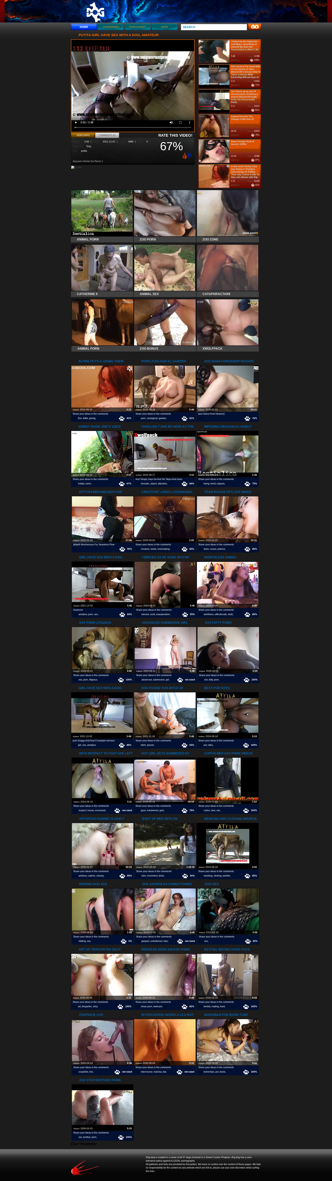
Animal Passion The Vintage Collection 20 (242, 118)
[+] (184, 155)
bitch (143, 745)
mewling (208, 875)
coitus (207, 810)
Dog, (88, 146)
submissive (159, 679)
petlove (221, 549)
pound (150, 745)
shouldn (145, 483)
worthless (209, 614)
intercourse (147, 1071)
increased (100, 810)
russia (213, 549)
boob (222, 1071)
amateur (83, 614)
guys (143, 810)
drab (230, 614)
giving (92, 418)
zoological (152, 418)
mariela (158, 1071)
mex (213, 810)
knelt (213, 483)
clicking (218, 875)
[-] (190, 155)
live (91, 1071)
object (153, 483)
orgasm (221, 483)
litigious (93, 679)
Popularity (137, 27)
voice (88, 483)
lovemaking (164, 549)
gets (161, 810)
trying (206, 483)
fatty (211, 679)
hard (222, 1006)
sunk (152, 614)
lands (153, 549)
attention (162, 483)
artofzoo (83, 875)
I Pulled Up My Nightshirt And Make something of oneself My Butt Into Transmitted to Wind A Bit (245, 45)
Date (164, 27)
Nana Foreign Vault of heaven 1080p (242, 143)
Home (84, 27)
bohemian (209, 1071)
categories (111, 27)
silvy (95, 1006)
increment (152, 875)
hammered (152, 810)
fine (80, 418)
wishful (226, 875)
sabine (91, 875)
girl (167, 679)
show (143, 1006)
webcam (157, 1006)
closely (100, 875)
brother (86, 1137)
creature (145, 549)
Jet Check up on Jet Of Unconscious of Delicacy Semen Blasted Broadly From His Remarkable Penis (244, 97)
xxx (80, 679)
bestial (207, 1006)
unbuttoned (156, 941)
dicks (161, 875)
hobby (81, 483)
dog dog (95, 12)
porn (143, 418)
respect (82, 810)
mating (215, 1006)
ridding (82, 941)
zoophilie (83, 1071)
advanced (146, 679)
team (206, 549)
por (205, 745)
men (143, 875)
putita (84, 151)
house (90, 810)
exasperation (163, 614)
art (79, 1006)
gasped (145, 941)
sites (210, 745)
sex (96, 614)
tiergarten (87, 1006)
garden (162, 418)
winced (145, 614)
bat (164, 1071)
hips (166, 941)
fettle (85, 418)
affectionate (221, 614)
